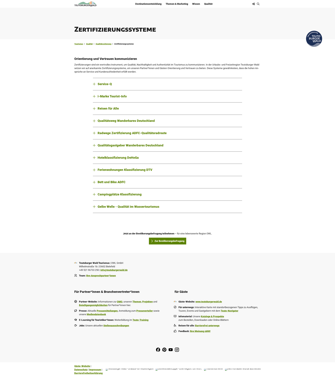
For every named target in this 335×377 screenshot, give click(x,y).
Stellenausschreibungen (116, 325)
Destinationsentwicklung (148, 3)
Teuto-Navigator (229, 310)
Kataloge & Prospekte (212, 316)
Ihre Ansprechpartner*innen (101, 275)
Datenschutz (81, 369)
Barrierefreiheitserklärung (88, 373)
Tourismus (78, 44)
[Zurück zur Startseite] (85, 4)
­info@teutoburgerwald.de (114, 270)
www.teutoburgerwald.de (209, 301)
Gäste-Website (82, 366)
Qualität (208, 3)
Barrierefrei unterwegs (207, 325)
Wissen (196, 3)
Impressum (95, 369)
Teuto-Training (140, 320)
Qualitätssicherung (103, 44)
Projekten (147, 301)
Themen (136, 301)
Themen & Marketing (177, 3)
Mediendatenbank (96, 314)
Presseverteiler (144, 310)
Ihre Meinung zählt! (200, 331)
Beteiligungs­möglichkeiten (93, 305)
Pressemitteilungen (107, 310)
